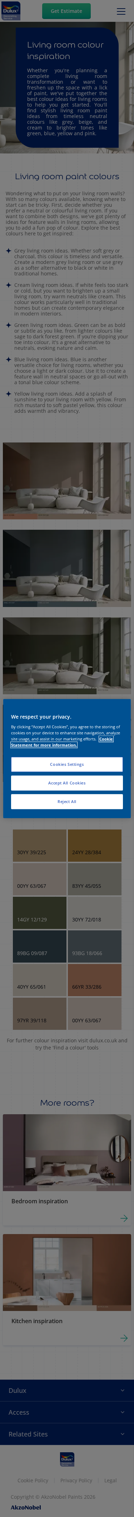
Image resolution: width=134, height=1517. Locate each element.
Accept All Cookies (66, 783)
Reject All (67, 801)
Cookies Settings (67, 764)
